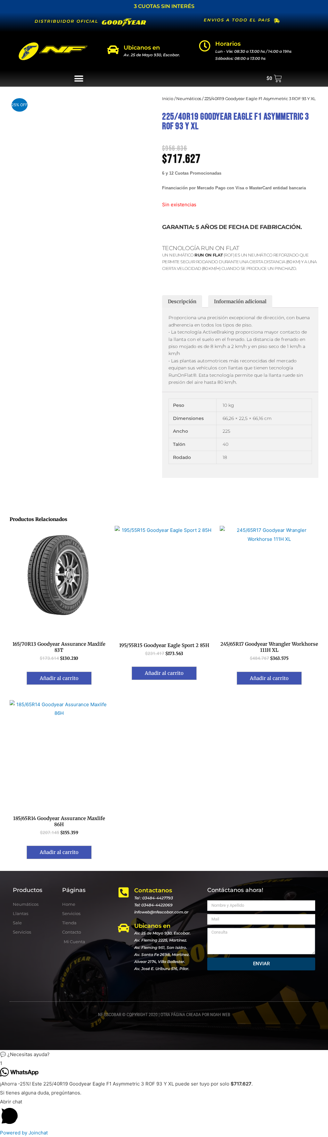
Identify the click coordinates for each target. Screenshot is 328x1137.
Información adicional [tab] (240, 301)
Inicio (167, 98)
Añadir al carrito (59, 678)
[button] (79, 78)
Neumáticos (188, 98)
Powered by (24, 1133)
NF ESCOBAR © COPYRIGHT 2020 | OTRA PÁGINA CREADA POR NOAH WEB (164, 1014)
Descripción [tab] (182, 301)
